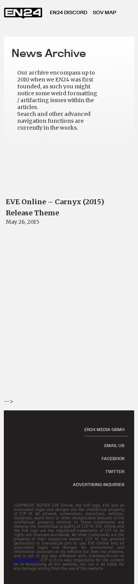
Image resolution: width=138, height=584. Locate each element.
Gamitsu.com (26, 560)
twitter (115, 471)
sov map (104, 12)
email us (114, 445)
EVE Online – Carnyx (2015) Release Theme (55, 207)
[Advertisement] (69, 328)
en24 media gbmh (104, 429)
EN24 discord (68, 12)
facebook (113, 458)
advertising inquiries (99, 484)
